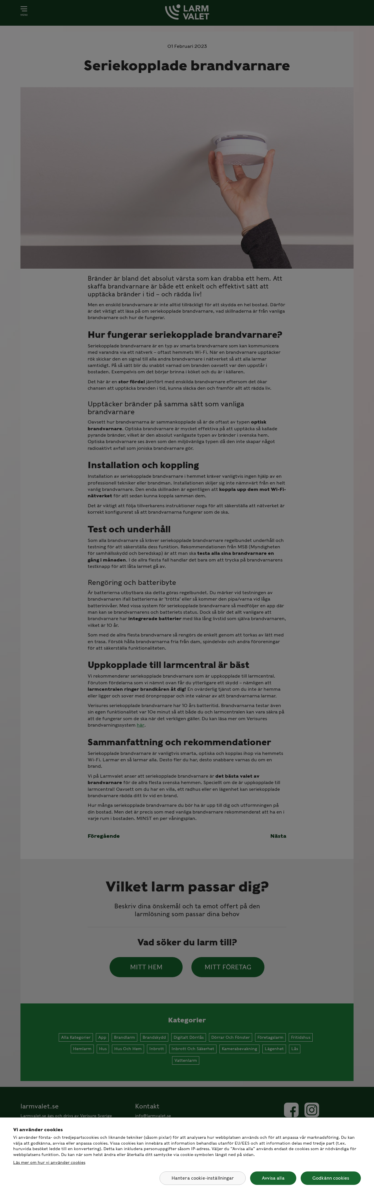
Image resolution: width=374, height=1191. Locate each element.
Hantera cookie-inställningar (203, 1178)
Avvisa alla (273, 1178)
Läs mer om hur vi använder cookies (49, 1162)
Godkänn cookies (330, 1178)
